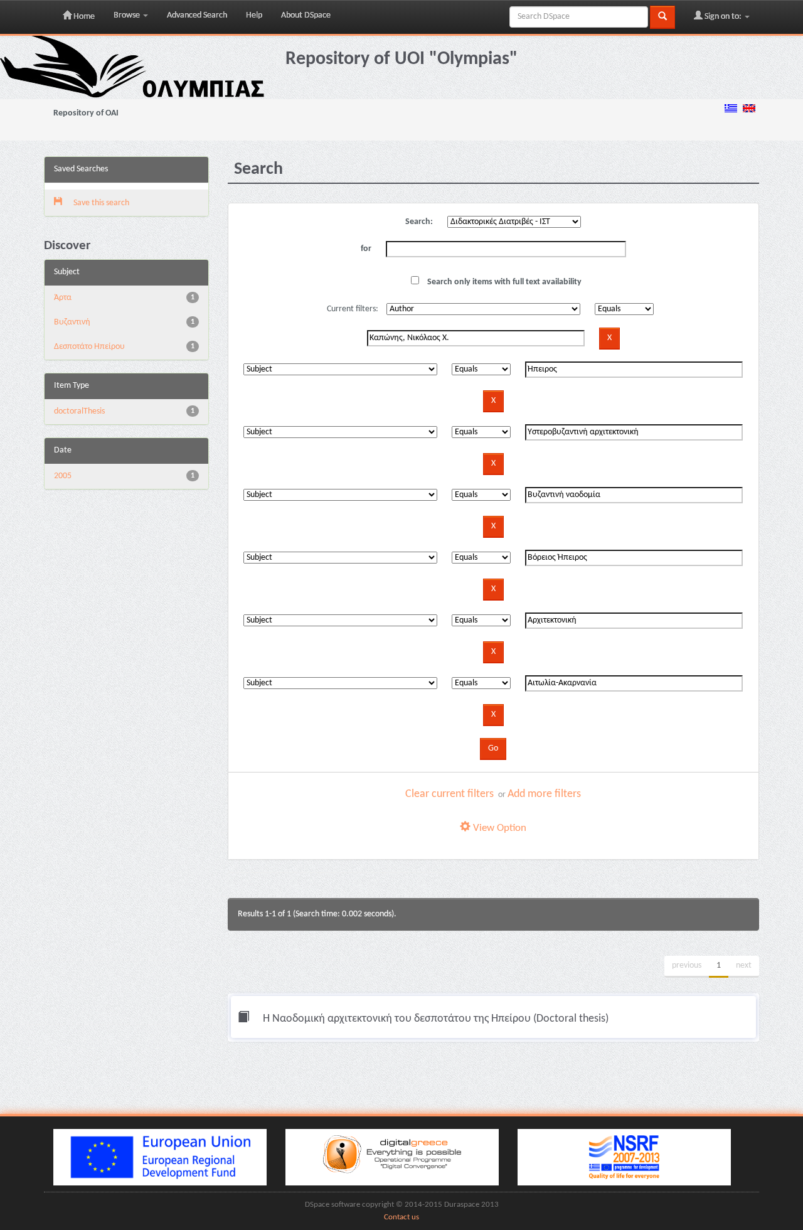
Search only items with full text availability (503, 282)
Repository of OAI (86, 113)
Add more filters (544, 794)
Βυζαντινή (72, 322)
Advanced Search (197, 15)
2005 (63, 476)
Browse (128, 15)
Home (83, 16)
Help (254, 15)
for (366, 249)
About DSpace (306, 15)
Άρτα (63, 297)
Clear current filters (449, 794)
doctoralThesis (79, 411)
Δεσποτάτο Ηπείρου (89, 346)
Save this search (100, 203)
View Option (498, 828)
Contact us (401, 1217)
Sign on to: (723, 16)
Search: (419, 222)
